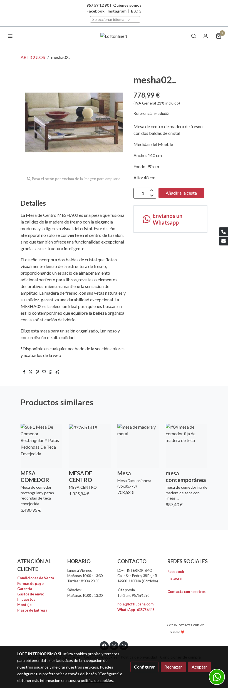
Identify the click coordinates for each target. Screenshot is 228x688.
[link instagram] (114, 645)
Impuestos (26, 599)
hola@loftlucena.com (135, 604)
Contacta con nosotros (186, 591)
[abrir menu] (10, 36)
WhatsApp (135, 609)
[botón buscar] (193, 36)
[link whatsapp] (124, 645)
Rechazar (173, 666)
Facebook (175, 571)
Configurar (144, 666)
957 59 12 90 (97, 5)
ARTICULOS (33, 57)
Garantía (24, 589)
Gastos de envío (30, 594)
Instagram (117, 11)
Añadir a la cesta (181, 192)
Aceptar (199, 666)
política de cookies (97, 680)
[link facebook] (104, 645)
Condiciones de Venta (35, 578)
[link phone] (223, 231)
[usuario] (205, 36)
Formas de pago (30, 583)
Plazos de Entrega (32, 610)
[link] (114, 35)
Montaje (24, 604)
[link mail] (223, 241)
